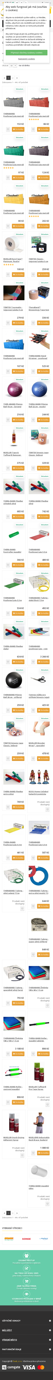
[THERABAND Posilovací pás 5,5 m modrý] (39, 827)
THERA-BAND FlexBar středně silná (13, 502)
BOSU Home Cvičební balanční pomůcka (38, 792)
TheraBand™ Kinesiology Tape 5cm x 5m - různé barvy (39, 308)
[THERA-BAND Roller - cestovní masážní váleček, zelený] (13, 1072)
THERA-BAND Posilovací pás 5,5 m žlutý (12, 843)
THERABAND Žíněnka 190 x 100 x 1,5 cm (13, 1039)
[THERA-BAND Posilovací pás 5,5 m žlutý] (13, 827)
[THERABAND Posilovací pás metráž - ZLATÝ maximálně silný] (39, 196)
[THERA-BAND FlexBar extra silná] (13, 776)
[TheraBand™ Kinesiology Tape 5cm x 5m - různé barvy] (39, 292)
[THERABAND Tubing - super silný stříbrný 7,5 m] (39, 924)
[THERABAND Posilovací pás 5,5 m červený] (39, 534)
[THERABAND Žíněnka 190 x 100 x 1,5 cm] (13, 1023)
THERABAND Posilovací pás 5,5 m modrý (38, 843)
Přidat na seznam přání (8, 129)
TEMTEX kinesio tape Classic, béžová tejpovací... (38, 453)
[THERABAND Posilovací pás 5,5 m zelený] (13, 583)
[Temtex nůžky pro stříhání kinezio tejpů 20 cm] (39, 680)
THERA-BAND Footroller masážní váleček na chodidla (12, 550)
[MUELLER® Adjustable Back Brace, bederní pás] (39, 1123)
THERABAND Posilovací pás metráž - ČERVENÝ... (39, 114)
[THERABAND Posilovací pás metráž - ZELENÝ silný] (13, 147)
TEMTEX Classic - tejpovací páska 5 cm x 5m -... (38, 260)
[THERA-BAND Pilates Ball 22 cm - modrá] (39, 389)
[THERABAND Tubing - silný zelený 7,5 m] (13, 876)
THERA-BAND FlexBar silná (38, 502)
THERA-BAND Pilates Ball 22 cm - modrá (38, 405)
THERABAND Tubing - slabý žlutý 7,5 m (39, 599)
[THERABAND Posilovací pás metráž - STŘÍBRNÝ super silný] (13, 99)
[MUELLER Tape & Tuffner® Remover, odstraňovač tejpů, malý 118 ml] (13, 438)
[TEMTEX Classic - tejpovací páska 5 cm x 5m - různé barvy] (39, 244)
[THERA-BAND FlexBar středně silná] (13, 486)
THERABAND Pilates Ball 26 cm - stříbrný (12, 695)
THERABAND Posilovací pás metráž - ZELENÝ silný (13, 163)
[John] (43, 1239)
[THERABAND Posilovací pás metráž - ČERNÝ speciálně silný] (39, 147)
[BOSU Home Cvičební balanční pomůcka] (39, 776)
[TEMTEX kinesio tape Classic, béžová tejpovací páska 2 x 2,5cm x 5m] (13, 728)
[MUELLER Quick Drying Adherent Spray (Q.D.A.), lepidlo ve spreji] (13, 1123)
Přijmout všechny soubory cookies (26, 52)
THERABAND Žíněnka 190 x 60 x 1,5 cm (38, 988)
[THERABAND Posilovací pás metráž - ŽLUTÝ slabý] (13, 196)
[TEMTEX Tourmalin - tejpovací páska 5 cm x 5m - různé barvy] (13, 292)
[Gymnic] (8, 1239)
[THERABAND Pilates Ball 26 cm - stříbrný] (13, 680)
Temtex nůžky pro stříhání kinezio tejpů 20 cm (39, 695)
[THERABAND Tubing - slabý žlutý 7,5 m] (39, 583)
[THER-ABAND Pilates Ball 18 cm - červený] (13, 389)
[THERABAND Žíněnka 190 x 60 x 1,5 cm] (39, 973)
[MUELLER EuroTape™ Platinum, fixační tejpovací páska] (13, 244)
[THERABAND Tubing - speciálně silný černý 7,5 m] (13, 973)
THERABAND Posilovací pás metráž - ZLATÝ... (39, 211)
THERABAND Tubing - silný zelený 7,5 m (13, 891)
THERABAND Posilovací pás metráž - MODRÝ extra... (13, 357)
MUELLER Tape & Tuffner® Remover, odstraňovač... (12, 453)
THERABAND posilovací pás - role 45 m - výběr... (38, 647)
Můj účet (7, 1330)
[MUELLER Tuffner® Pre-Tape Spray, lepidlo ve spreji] (39, 1072)
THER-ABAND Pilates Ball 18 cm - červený (12, 405)
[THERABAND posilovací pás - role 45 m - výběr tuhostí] (39, 631)
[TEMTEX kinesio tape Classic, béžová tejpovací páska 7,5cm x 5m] (39, 438)
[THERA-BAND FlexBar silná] (39, 486)
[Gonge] (26, 1239)
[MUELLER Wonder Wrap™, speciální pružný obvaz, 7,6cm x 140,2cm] (39, 728)
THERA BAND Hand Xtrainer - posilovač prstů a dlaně (38, 357)
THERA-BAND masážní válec (39, 1187)
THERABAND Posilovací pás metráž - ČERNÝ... (39, 163)
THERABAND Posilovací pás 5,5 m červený (38, 550)
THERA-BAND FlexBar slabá (13, 647)
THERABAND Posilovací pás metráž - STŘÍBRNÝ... (13, 114)
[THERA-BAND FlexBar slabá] (13, 631)
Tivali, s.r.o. (17, 1361)
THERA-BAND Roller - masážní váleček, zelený (38, 1039)
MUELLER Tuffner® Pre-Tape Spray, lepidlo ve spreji (37, 1088)
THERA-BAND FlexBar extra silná (13, 792)
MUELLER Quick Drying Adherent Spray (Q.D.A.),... (13, 1138)
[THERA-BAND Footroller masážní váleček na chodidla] (13, 534)
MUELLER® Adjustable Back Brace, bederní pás (39, 1138)
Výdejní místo (9, 1339)
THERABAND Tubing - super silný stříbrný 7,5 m (39, 940)
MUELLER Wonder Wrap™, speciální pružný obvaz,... (37, 744)
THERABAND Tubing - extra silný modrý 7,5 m (39, 891)
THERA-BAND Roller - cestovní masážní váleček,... (13, 1088)
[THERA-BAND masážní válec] (39, 1171)
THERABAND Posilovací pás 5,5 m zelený (12, 599)
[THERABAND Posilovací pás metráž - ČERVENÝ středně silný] (39, 99)
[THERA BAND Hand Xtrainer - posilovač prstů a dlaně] (39, 341)
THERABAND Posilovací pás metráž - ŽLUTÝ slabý (13, 211)
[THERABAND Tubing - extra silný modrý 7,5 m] (39, 876)
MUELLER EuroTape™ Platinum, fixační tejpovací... (13, 260)
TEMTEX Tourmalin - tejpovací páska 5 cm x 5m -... (13, 308)
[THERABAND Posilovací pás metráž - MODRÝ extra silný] (13, 341)
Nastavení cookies (26, 58)
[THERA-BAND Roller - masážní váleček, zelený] (39, 1023)
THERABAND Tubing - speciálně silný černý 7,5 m (13, 988)
